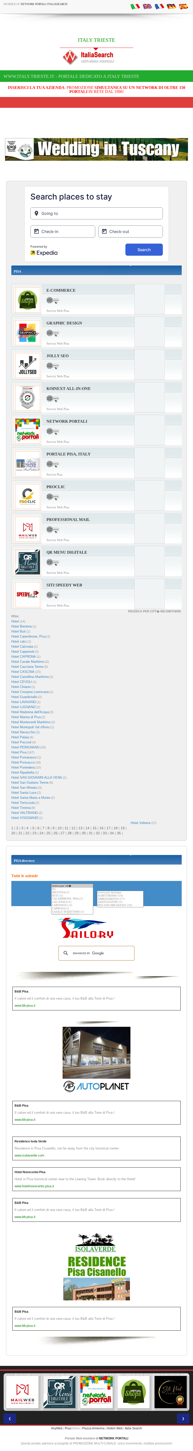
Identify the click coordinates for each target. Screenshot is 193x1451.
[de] (171, 6)
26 (56, 833)
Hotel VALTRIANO (24, 813)
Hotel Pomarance (23, 757)
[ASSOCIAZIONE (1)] (120, 902)
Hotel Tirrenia (21, 808)
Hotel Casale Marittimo (27, 662)
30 (84, 833)
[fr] (159, 6)
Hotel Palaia (20, 737)
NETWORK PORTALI (113, 1438)
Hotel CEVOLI (21, 682)
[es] (183, 6)
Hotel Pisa (18, 752)
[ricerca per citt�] (72, 886)
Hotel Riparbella (22, 772)
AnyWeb (57, 1428)
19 (123, 828)
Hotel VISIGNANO (24, 818)
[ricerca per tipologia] (120, 892)
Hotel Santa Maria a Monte (30, 798)
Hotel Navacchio (23, 732)
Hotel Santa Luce (23, 793)
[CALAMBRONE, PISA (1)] (72, 899)
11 (66, 828)
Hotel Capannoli (22, 651)
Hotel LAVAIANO (23, 702)
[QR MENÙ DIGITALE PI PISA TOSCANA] (59, 1392)
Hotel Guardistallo (24, 697)
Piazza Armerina (93, 1428)
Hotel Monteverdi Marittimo (31, 722)
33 (105, 833)
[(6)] (72, 889)
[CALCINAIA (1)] (72, 902)
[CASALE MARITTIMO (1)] (72, 912)
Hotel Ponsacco (22, 762)
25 (48, 833)
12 (73, 828)
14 (87, 828)
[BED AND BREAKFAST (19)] (120, 905)
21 (20, 833)
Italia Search (133, 1428)
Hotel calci (19, 641)
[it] (135, 6)
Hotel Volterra (140, 823)
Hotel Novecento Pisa (30, 1172)
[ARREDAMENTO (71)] (120, 899)
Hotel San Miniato (24, 787)
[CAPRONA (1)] (72, 908)
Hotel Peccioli (21, 742)
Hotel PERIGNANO (25, 747)
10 (60, 828)
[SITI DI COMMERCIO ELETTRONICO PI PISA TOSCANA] (134, 1392)
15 (94, 828)
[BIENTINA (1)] (72, 892)
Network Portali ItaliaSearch (44, 4)
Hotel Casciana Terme (27, 667)
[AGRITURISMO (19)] (120, 896)
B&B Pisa (21, 991)
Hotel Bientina (21, 626)
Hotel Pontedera (23, 767)
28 (70, 833)
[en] (147, 6)
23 (34, 833)
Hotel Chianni (21, 687)
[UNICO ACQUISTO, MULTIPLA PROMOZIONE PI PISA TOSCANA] (96, 1392)
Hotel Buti (18, 631)
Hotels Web (115, 1428)
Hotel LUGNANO (23, 707)
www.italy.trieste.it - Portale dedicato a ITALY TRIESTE (71, 76)
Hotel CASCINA (22, 672)
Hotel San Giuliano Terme (30, 782)
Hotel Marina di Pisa (26, 717)
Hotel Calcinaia (22, 646)
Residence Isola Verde (30, 1141)
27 (63, 833)
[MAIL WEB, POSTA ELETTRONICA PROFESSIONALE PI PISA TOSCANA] (22, 1392)
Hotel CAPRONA (23, 656)
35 (119, 833)
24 (41, 833)
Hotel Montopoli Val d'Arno (30, 727)
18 (116, 828)
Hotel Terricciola (23, 803)
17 (109, 828)
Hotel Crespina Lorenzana (30, 692)
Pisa (68, 1428)
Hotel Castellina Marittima (30, 677)
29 (77, 833)
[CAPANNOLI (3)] (72, 905)
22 (27, 833)
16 (102, 828)
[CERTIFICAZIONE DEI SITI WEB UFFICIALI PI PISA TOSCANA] (171, 1392)
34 (112, 833)
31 (91, 833)
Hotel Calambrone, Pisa (28, 636)
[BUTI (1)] (72, 896)
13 (80, 828)
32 (98, 833)
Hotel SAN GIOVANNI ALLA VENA (36, 777)
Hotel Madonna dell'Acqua (30, 712)
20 (13, 833)
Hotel (15, 621)
